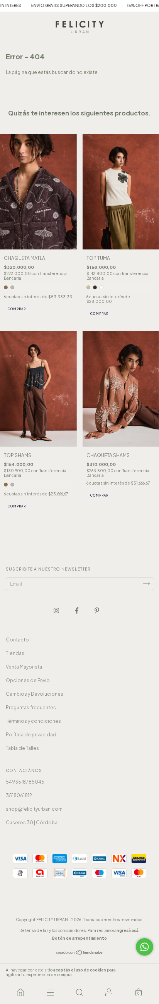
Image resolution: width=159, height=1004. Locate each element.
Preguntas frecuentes (31, 707)
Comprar (17, 309)
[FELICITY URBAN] (20, 992)
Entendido (137, 972)
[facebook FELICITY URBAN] (77, 610)
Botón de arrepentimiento (79, 938)
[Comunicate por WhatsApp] (144, 947)
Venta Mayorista (24, 667)
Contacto (17, 640)
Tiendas (15, 653)
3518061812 (19, 795)
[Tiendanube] (80, 953)
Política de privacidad (31, 735)
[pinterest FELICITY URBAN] (97, 610)
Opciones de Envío (28, 680)
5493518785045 (25, 782)
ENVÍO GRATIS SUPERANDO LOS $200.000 (62, 5)
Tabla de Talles (22, 748)
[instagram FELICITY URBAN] (56, 610)
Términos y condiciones (33, 721)
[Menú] (49, 992)
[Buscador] (79, 992)
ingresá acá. (127, 930)
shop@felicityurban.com (34, 809)
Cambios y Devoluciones (34, 694)
